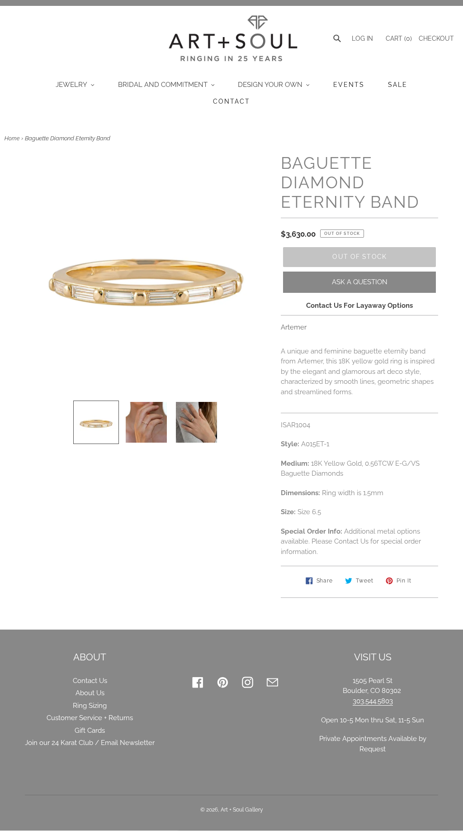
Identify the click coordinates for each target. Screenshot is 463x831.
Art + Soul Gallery (242, 810)
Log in (362, 38)
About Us (90, 693)
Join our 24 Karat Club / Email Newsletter (90, 743)
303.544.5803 (373, 701)
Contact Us (90, 681)
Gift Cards (90, 730)
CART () (398, 38)
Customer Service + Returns (90, 718)
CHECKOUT (436, 38)
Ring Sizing (90, 706)
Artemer (294, 327)
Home (12, 138)
